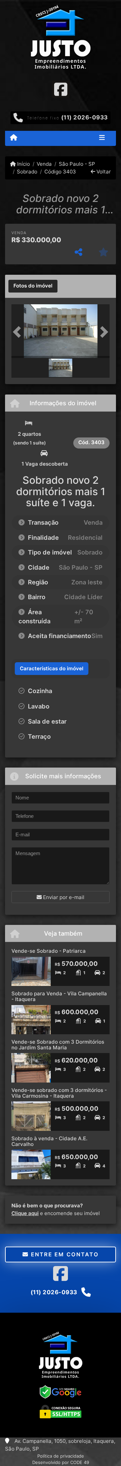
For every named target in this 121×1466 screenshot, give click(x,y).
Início (23, 164)
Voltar (103, 171)
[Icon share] (60, 89)
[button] (18, 331)
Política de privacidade (60, 1456)
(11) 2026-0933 (84, 117)
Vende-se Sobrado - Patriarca (48, 951)
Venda (44, 164)
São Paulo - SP (77, 164)
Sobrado (27, 171)
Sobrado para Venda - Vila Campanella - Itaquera (59, 996)
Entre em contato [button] (63, 1254)
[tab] (32, 286)
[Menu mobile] (13, 138)
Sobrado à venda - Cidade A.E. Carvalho (49, 1141)
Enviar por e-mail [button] (63, 897)
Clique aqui (25, 1213)
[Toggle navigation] (102, 138)
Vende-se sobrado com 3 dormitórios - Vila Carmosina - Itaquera (59, 1093)
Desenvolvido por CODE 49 (60, 1462)
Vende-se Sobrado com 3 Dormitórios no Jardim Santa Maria (57, 1045)
